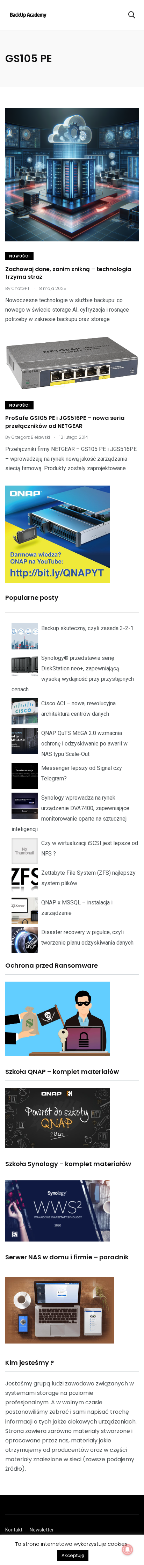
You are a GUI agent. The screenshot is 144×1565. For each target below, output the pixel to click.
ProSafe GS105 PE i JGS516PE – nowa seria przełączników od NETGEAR (64, 422)
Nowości (19, 256)
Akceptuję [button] (73, 1555)
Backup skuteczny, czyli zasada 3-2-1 (87, 628)
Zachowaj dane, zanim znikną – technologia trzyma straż (68, 273)
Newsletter (42, 1530)
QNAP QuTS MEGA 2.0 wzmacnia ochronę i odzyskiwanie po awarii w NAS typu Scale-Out (84, 743)
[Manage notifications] (127, 1549)
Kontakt (13, 1530)
